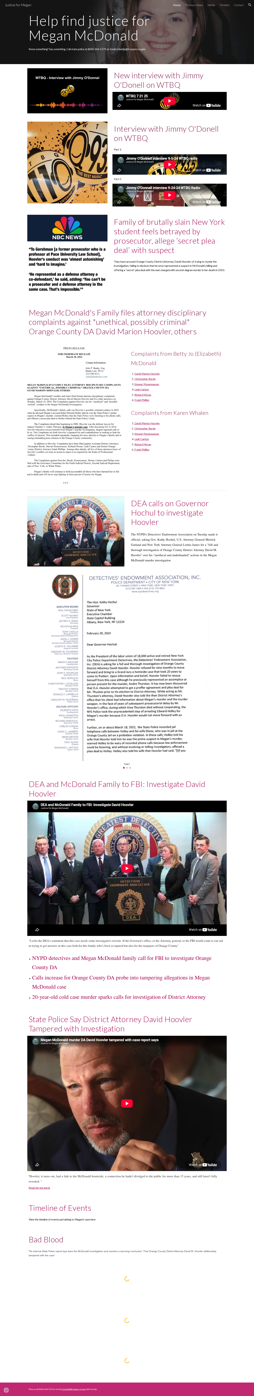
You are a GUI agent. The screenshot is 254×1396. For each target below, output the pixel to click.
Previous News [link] (194, 5)
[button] (250, 5)
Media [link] (211, 5)
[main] (101, 27)
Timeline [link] (224, 5)
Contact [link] (239, 5)
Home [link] (177, 5)
